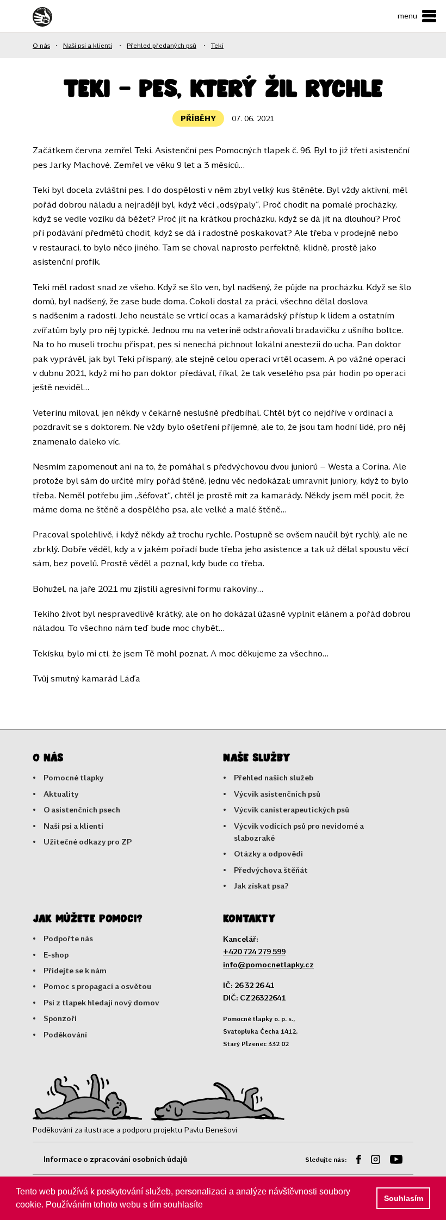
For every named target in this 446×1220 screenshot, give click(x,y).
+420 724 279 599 (254, 951)
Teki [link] (217, 45)
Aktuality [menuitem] (61, 793)
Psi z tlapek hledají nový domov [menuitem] (101, 1002)
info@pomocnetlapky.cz (268, 964)
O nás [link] (41, 45)
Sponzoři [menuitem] (60, 1018)
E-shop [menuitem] (56, 954)
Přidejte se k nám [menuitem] (75, 970)
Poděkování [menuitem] (65, 1034)
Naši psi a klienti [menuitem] (73, 825)
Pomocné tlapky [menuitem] (73, 777)
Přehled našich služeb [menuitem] (273, 777)
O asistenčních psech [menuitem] (82, 809)
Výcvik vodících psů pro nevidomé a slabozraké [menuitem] (299, 831)
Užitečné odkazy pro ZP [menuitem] (88, 841)
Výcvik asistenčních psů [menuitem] (277, 793)
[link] (62, 17)
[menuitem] (354, 1161)
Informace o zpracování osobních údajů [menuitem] (115, 1158)
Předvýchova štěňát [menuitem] (271, 869)
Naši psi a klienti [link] (87, 45)
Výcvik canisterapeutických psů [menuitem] (291, 809)
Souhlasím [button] (403, 1198)
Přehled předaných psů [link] (161, 45)
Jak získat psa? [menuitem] (261, 885)
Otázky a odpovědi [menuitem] (268, 853)
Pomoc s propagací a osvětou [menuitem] (97, 986)
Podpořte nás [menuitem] (68, 938)
